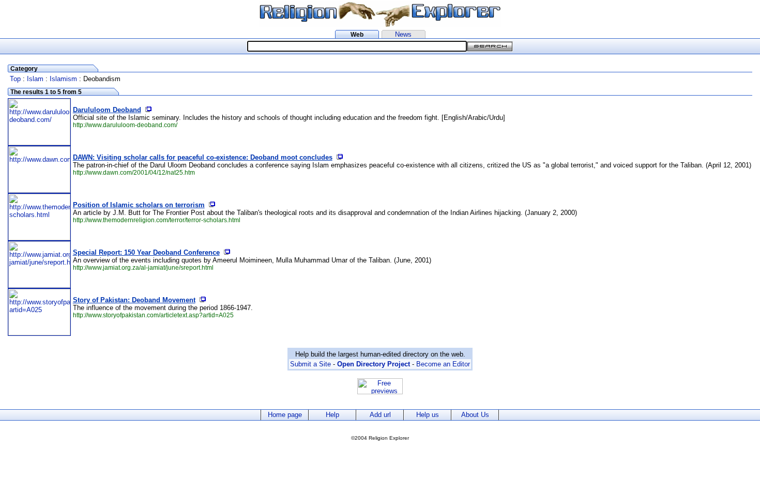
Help (332, 415)
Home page (285, 415)
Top (15, 79)
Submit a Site (310, 364)
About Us (475, 415)
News (403, 34)
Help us (427, 415)
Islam (35, 79)
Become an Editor (443, 364)
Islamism (63, 79)
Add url (380, 415)
